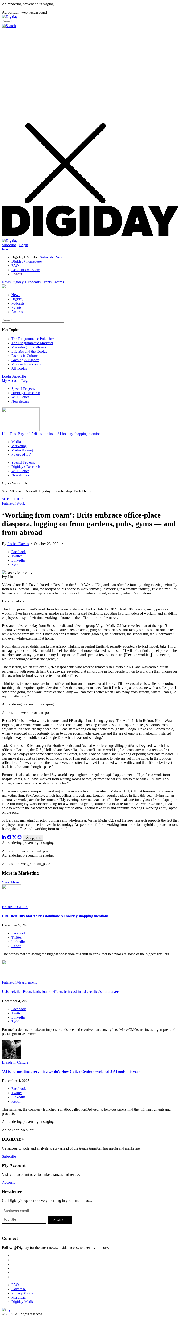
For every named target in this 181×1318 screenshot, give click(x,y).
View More (10, 882)
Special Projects (23, 389)
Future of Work (13, 503)
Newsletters (20, 401)
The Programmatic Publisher (32, 339)
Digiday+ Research (25, 393)
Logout (16, 274)
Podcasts (34, 282)
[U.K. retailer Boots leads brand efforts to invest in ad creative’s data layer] (11, 978)
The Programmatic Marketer (32, 343)
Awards (58, 282)
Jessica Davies (18, 544)
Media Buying (22, 450)
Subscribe (9, 245)
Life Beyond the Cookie (29, 351)
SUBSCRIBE (12, 499)
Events (46, 282)
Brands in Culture (24, 356)
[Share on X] (14, 838)
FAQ (15, 266)
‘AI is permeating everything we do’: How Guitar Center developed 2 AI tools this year (71, 1071)
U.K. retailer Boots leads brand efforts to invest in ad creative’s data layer (60, 991)
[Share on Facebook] (9, 838)
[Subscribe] (10, 241)
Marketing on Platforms (28, 347)
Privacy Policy (22, 1293)
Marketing (19, 446)
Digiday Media (22, 1302)
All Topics (19, 368)
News (6, 282)
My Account (11, 381)
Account (8, 1182)
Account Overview (25, 270)
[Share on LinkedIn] (4, 838)
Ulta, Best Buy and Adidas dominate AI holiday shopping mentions (52, 434)
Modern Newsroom (26, 364)
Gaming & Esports (25, 360)
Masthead (18, 1297)
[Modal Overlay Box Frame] (37, 1219)
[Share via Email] (19, 838)
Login (23, 245)
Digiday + (19, 282)
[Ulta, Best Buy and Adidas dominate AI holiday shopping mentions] (11, 903)
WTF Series (20, 397)
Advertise (18, 1289)
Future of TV (21, 454)
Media (16, 442)
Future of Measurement (19, 982)
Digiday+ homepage (26, 261)
